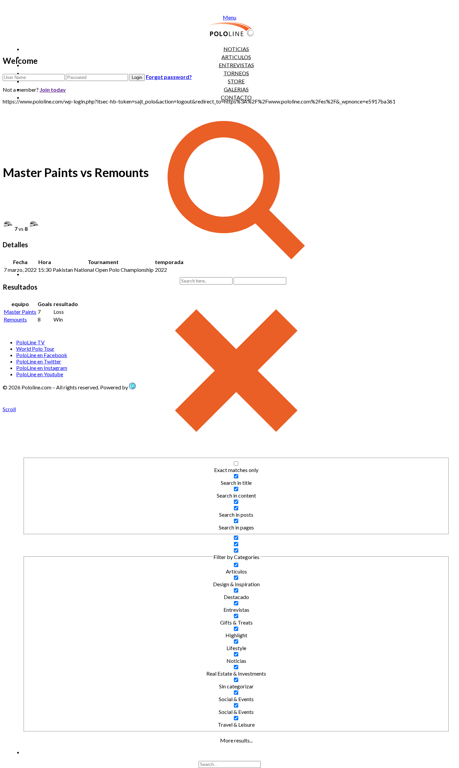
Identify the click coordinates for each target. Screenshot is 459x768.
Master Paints (20, 311)
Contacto (236, 97)
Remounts (15, 319)
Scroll (9, 409)
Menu (229, 17)
